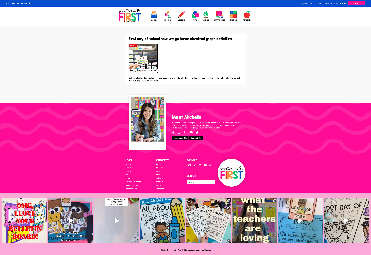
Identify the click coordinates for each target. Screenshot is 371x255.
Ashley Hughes (204, 250)
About (312, 3)
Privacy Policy (131, 189)
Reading (159, 164)
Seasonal (160, 185)
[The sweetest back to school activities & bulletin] (300, 220)
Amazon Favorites (338, 3)
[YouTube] (191, 132)
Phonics (159, 168)
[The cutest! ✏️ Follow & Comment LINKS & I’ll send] (24, 220)
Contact (129, 171)
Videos (326, 3)
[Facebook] (173, 132)
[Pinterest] (185, 132)
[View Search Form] (30, 3)
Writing (159, 171)
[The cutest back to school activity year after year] (70, 220)
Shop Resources (356, 3)
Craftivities (160, 182)
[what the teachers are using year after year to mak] (254, 220)
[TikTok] (210, 165)
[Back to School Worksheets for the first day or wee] (208, 220)
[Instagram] (179, 132)
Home (304, 3)
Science (159, 178)
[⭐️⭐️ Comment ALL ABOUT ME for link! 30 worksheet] (162, 220)
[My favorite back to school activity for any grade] (116, 220)
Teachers (160, 189)
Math (158, 175)
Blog (319, 3)
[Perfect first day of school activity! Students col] (346, 220)
